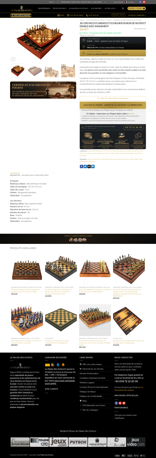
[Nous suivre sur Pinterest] (144, 2)
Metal (132, 159)
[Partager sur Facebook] (81, 166)
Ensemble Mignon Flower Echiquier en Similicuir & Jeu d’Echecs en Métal (25, 291)
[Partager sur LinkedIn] (93, 166)
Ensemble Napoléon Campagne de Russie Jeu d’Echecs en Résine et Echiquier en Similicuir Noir (58, 292)
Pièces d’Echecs (59, 8)
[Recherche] (123, 8)
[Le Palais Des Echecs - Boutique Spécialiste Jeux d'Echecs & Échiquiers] (22, 8)
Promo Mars (118, 15)
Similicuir (92, 161)
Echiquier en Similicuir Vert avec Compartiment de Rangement (57, 342)
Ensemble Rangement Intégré (110, 159)
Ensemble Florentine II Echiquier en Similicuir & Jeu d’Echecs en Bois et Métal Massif (94, 343)
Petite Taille (138, 159)
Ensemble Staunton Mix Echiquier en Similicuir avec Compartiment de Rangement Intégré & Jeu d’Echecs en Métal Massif (127, 293)
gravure (89, 153)
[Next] (72, 40)
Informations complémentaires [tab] (35, 175)
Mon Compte (118, 2)
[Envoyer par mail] (89, 166)
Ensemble (96, 159)
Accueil (82, 20)
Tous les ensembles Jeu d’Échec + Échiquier (98, 20)
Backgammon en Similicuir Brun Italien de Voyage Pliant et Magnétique (128, 342)
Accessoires (96, 8)
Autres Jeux (110, 8)
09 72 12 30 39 (133, 127)
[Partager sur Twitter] (85, 166)
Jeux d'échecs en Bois (100, 153)
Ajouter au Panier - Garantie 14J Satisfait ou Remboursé (113, 105)
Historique (125, 159)
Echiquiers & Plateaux (78, 8)
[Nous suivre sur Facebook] (140, 2)
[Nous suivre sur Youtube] (124, 403)
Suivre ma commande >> (137, 15)
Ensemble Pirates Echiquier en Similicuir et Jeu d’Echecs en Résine (26, 342)
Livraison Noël (114, 153)
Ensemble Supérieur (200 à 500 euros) (101, 151)
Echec (90, 159)
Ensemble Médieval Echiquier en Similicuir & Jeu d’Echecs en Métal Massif (95, 291)
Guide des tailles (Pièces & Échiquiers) (114, 98)
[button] (136, 8)
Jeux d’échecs (44, 8)
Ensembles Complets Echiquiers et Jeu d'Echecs (127, 20)
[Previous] (14, 40)
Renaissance (84, 161)
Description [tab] (15, 175)
